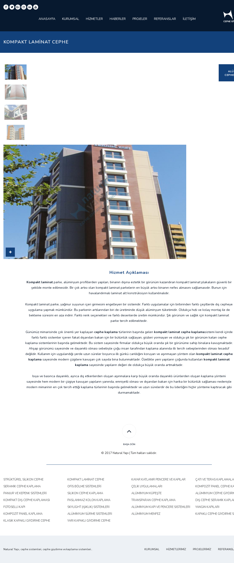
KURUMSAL (151, 549)
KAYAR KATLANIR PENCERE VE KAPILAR (158, 480)
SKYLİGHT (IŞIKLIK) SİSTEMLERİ (88, 507)
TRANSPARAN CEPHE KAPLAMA (153, 500)
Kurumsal (70, 19)
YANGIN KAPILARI (207, 507)
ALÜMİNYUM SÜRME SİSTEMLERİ (89, 514)
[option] (15, 72)
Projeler (140, 19)
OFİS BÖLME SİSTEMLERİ (84, 486)
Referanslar (165, 19)
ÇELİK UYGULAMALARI (146, 486)
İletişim (189, 19)
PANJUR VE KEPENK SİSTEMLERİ (25, 493)
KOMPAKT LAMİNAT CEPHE (85, 480)
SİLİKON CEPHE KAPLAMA (85, 493)
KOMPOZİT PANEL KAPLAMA (23, 514)
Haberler (118, 19)
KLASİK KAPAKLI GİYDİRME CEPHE (26, 521)
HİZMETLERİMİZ (176, 549)
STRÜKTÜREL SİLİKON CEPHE (23, 480)
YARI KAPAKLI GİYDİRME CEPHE (88, 521)
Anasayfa (47, 19)
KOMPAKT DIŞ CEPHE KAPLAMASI (26, 500)
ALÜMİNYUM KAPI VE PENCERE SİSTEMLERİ (160, 507)
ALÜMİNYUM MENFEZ (145, 514)
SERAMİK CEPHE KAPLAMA (22, 486)
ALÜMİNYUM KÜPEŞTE (146, 493)
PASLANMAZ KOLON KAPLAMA (88, 500)
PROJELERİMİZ (202, 549)
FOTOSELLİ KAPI (14, 507)
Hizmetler (94, 19)
